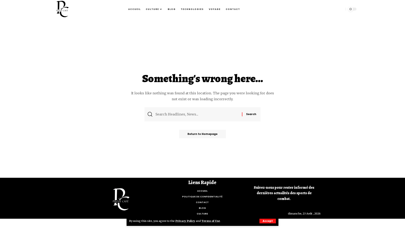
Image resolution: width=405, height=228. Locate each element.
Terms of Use (210, 221)
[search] (340, 9)
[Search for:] (197, 114)
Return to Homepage (202, 134)
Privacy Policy (185, 221)
